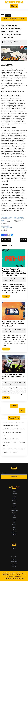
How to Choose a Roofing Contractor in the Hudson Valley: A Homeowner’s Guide (14, 432)
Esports (14, 512)
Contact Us (14, 556)
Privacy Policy (14, 561)
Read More (6, 297)
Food (14, 515)
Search (14, 406)
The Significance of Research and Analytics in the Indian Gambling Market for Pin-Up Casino (14, 272)
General (14, 517)
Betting (8, 15)
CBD (14, 505)
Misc (14, 527)
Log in (14, 548)
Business (14, 500)
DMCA (14, 566)
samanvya (17, 41)
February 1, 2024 (9, 382)
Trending (14, 534)
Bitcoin (14, 498)
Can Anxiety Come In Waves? (11, 438)
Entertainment (14, 510)
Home (14, 559)
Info (14, 522)
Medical (14, 524)
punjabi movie (14, 532)
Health (14, 520)
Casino (14, 503)
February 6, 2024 (9, 329)
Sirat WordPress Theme (10, 573)
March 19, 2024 (8, 278)
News (14, 529)
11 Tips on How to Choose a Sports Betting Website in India (14, 377)
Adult (14, 491)
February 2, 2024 (8, 41)
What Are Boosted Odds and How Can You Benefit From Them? (13, 324)
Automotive (14, 493)
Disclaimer (14, 564)
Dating (14, 508)
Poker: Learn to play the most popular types (6, 218)
